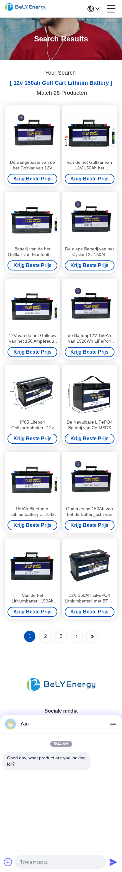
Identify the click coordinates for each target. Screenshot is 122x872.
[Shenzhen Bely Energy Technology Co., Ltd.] (25, 8)
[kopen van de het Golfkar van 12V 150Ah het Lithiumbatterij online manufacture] (89, 132)
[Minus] (113, 724)
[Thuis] (61, 692)
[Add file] (8, 862)
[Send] (113, 862)
